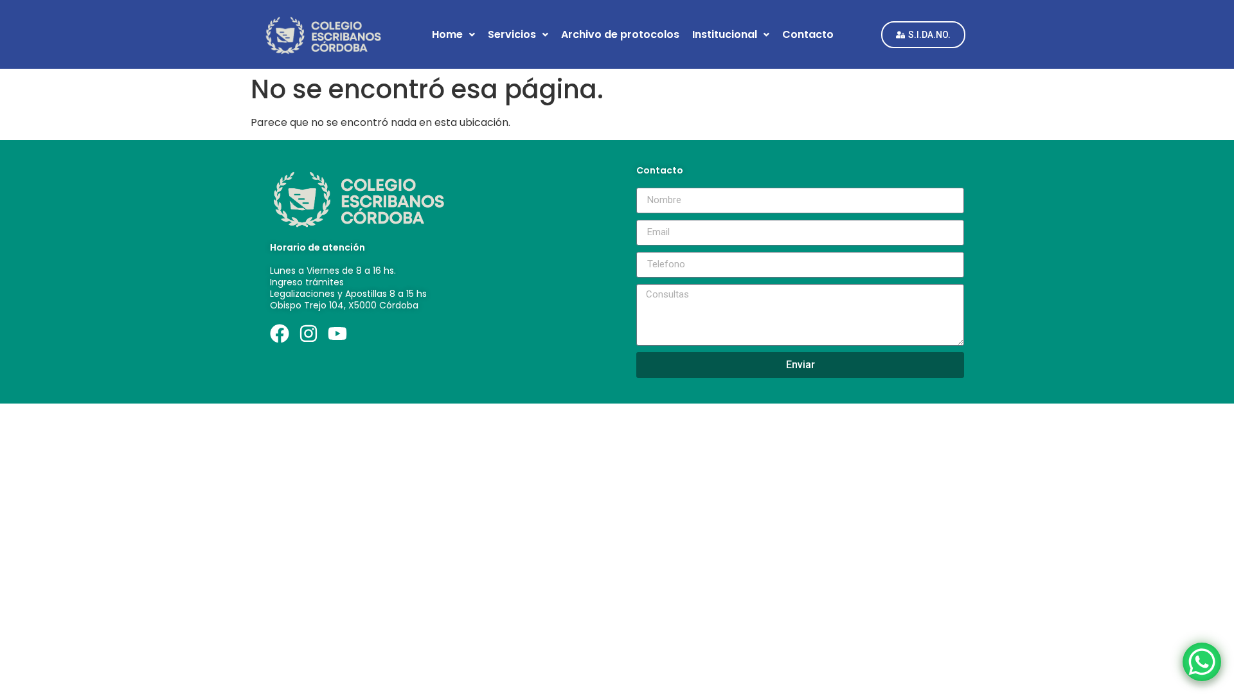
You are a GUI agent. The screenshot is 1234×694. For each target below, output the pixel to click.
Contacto (808, 34)
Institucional (724, 34)
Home (447, 34)
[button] (453, 34)
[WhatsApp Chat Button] (1202, 662)
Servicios (512, 34)
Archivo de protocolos (620, 34)
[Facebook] (279, 333)
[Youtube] (337, 333)
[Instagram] (308, 333)
